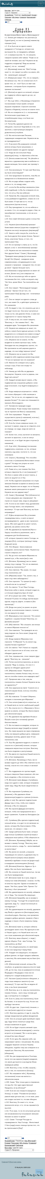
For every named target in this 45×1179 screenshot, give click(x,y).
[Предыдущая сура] (6, 22)
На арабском (9, 15)
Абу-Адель (15, 17)
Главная (5, 1162)
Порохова (8, 17)
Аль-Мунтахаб (26, 15)
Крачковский (31, 17)
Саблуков (8, 19)
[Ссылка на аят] (5, 37)
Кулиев (34, 15)
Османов (23, 17)
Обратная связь (15, 1162)
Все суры (7, 10)
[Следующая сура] (21, 22)
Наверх (39, 1171)
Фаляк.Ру (7, 4)
